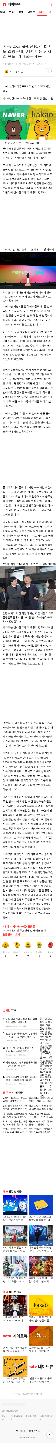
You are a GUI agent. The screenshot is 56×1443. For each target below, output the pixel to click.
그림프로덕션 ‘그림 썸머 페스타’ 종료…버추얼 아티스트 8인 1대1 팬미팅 (21, 1080)
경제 (20, 12)
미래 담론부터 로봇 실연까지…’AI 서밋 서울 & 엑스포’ (40, 1249)
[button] (50, 1435)
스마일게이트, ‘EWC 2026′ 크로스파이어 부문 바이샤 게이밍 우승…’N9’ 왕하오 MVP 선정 (14, 1319)
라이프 (31, 12)
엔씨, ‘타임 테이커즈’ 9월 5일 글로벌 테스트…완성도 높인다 (15, 1349)
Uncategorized (11, 1026)
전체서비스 (34, 1430)
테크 (42, 12)
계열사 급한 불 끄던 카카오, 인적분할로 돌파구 (40, 1319)
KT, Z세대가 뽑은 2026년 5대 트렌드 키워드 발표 (14, 1249)
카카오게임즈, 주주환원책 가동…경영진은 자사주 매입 (14, 1380)
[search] (50, 4)
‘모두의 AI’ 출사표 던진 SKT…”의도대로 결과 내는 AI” (40, 1349)
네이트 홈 (21, 1430)
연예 (11, 12)
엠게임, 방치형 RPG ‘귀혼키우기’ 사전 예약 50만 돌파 (41, 1280)
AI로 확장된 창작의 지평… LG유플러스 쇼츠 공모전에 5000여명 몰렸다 (14, 1280)
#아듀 (23, 926)
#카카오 (15, 926)
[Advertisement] (28, 26)
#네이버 (7, 926)
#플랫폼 (30, 926)
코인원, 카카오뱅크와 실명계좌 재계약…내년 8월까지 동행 (41, 1219)
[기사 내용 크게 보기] (51, 72)
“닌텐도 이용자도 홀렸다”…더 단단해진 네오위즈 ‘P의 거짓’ (40, 1380)
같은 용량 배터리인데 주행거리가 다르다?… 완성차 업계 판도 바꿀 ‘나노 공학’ (21, 1036)
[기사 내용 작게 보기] (46, 72)
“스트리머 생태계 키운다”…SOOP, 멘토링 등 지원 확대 (14, 1219)
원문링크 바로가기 (13, 934)
